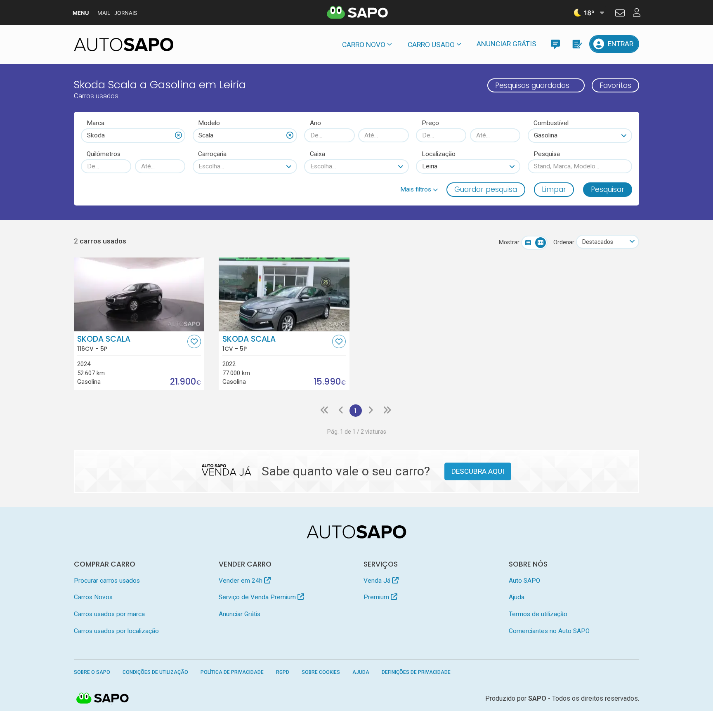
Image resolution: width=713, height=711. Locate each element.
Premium (377, 597)
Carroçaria (212, 154)
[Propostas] (577, 44)
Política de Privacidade (232, 672)
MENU (81, 13)
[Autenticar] (620, 14)
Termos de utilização (538, 614)
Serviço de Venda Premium (258, 597)
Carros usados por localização (116, 631)
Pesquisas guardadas (532, 85)
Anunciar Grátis (506, 44)
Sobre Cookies (321, 672)
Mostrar (509, 242)
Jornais (125, 13)
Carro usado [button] (431, 44)
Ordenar (563, 242)
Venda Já (378, 580)
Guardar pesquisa (485, 189)
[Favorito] (194, 341)
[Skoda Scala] (139, 294)
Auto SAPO (524, 580)
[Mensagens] (555, 44)
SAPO (103, 698)
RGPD (282, 672)
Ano (315, 123)
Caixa (317, 154)
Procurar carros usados (107, 580)
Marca (95, 123)
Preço (430, 123)
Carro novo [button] (363, 44)
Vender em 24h (241, 580)
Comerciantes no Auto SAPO (549, 631)
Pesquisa (547, 154)
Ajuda (516, 597)
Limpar (554, 189)
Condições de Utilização (155, 672)
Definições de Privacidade (416, 672)
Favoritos (615, 85)
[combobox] (133, 135)
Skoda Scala (103, 343)
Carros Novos (93, 597)
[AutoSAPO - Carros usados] (124, 44)
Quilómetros (103, 154)
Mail (103, 13)
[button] (419, 189)
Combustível (551, 123)
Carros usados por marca (109, 614)
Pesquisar (607, 189)
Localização (439, 154)
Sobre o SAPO (92, 672)
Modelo (209, 123)
